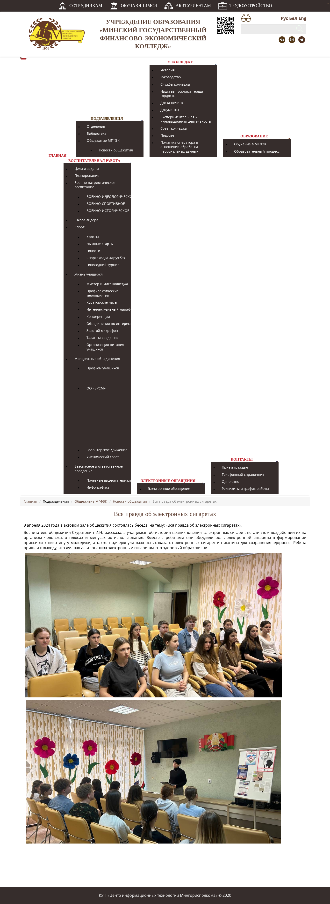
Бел (293, 18)
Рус (284, 18)
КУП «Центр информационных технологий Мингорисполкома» (158, 895)
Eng (302, 18)
